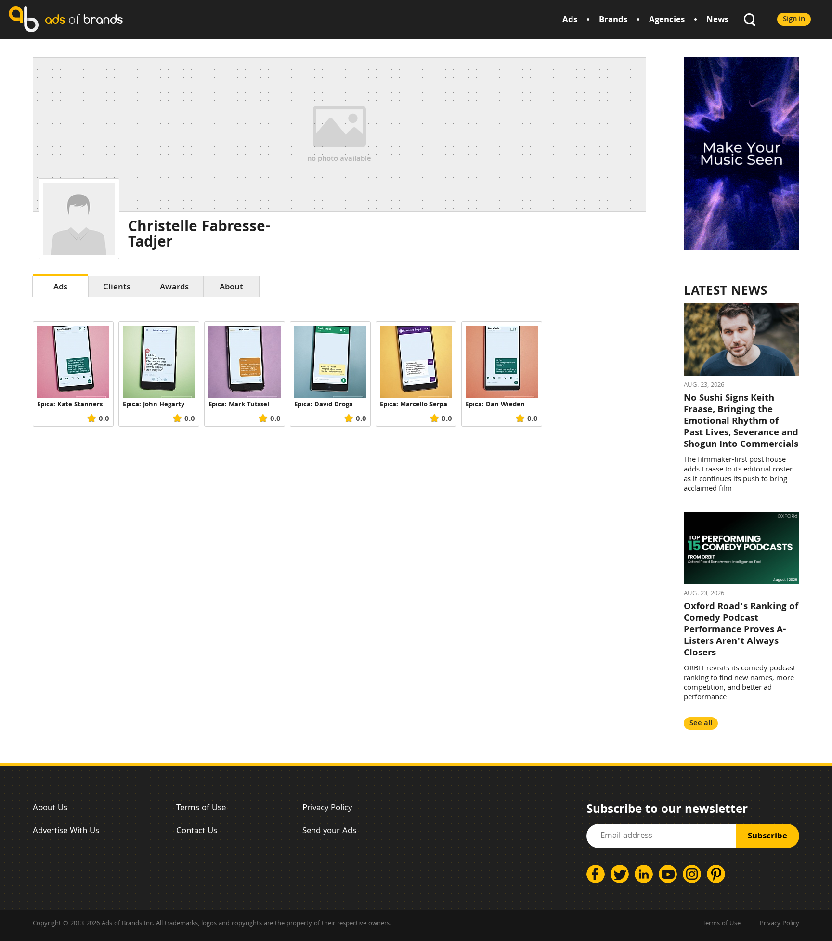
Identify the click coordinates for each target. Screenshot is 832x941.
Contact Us (196, 831)
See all (700, 724)
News (717, 20)
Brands (613, 20)
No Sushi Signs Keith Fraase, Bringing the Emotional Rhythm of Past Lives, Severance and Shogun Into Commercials (741, 422)
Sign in (794, 19)
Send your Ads (329, 831)
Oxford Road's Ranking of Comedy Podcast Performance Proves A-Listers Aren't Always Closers (741, 630)
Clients (116, 288)
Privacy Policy (327, 808)
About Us (50, 808)
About (231, 288)
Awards (174, 288)
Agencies (667, 20)
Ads (569, 20)
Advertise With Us (66, 831)
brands (84, 19)
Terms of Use (201, 808)
